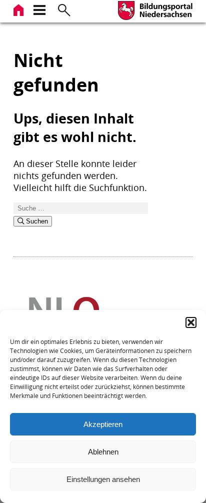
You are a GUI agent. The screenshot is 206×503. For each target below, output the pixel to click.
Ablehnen (103, 452)
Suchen (36, 221)
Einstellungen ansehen (103, 479)
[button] (191, 323)
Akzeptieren (103, 424)
